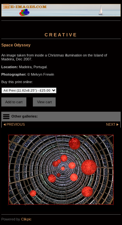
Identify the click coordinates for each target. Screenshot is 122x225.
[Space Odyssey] (61, 169)
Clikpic (26, 219)
